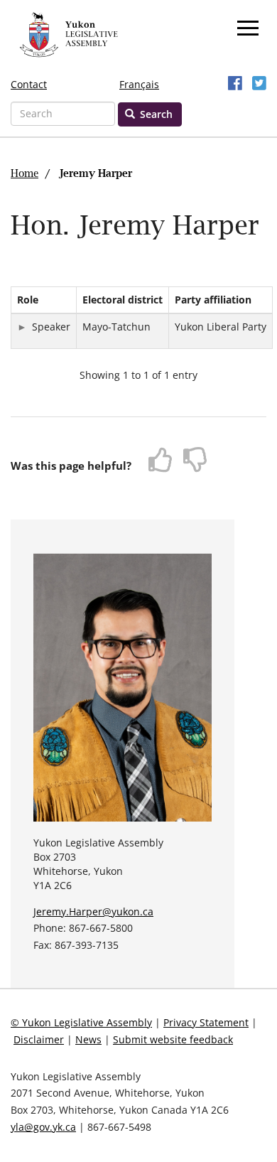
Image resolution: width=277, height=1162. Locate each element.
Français (139, 84)
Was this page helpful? (71, 465)
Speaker (51, 326)
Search (155, 114)
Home (24, 174)
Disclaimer (38, 1039)
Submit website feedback (173, 1039)
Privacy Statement (206, 1022)
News (88, 1039)
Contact (29, 84)
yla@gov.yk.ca (43, 1127)
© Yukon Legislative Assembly (81, 1022)
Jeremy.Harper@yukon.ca (93, 911)
